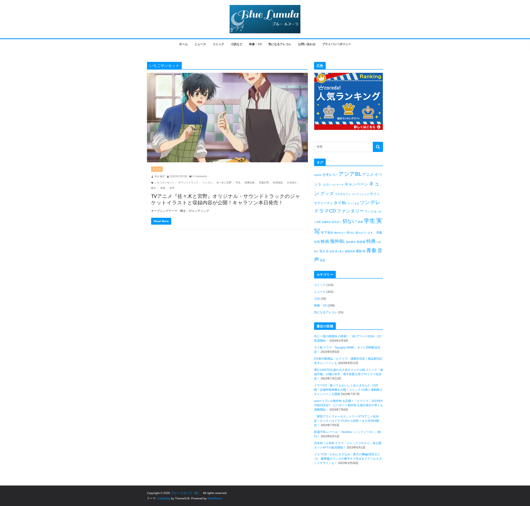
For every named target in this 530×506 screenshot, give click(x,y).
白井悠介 (292, 182)
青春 (162, 188)
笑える (324, 251)
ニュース (200, 44)
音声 (171, 188)
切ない (349, 221)
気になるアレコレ (280, 44)
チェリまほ (353, 203)
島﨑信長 (250, 182)
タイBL (340, 202)
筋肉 (332, 251)
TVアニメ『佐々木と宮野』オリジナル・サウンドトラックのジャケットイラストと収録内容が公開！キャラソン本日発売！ (225, 199)
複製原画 (350, 251)
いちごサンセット (164, 182)
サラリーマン (323, 203)
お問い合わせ (307, 44)
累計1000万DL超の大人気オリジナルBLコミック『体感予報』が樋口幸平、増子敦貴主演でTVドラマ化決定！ (348, 374)
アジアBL (349, 174)
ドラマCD (325, 210)
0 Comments (200, 176)
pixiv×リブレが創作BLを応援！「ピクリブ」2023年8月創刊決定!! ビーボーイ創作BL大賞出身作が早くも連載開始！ (348, 405)
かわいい (330, 174)
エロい (327, 184)
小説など (236, 44)
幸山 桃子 (159, 176)
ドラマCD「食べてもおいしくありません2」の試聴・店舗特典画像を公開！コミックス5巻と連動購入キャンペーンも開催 (348, 390)
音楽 (322, 260)
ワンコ (369, 211)
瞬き (153, 188)
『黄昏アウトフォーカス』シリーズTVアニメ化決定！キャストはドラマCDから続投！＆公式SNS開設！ (346, 421)
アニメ (367, 174)
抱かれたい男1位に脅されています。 (354, 232)
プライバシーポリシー (336, 44)
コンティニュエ (360, 194)
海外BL (337, 241)
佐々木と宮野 (224, 182)
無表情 (361, 241)
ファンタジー (350, 210)
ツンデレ (207, 182)
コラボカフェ (343, 194)
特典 (371, 241)
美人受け (339, 251)
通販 (359, 251)
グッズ (327, 193)
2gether (318, 175)
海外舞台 (351, 242)
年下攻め (327, 232)
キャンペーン (356, 184)
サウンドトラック (188, 182)
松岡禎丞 (278, 182)
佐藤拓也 (326, 222)
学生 (238, 182)
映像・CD (255, 44)
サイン (375, 194)
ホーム (183, 44)
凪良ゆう (337, 221)
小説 (317, 298)
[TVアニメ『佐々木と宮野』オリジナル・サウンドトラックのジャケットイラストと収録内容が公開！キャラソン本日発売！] (227, 117)
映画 (325, 241)
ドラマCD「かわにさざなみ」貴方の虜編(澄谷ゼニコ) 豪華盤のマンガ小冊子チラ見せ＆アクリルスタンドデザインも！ (348, 459)
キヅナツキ (338, 184)
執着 (360, 221)
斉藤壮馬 (264, 182)
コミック (218, 44)
